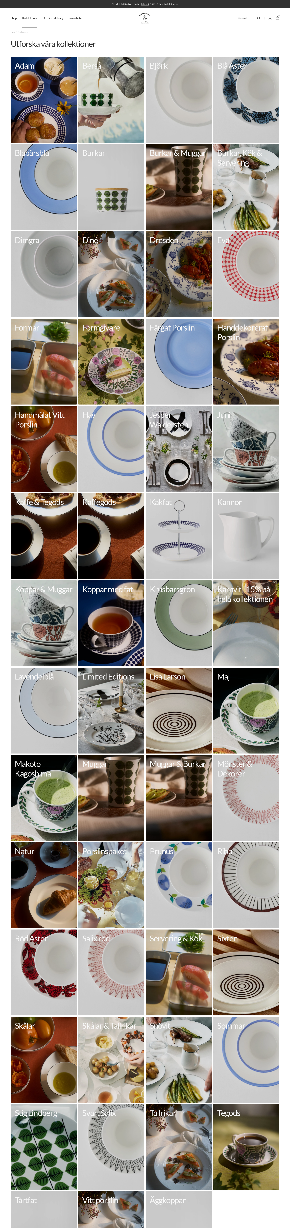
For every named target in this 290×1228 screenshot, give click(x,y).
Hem (13, 32)
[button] (258, 18)
